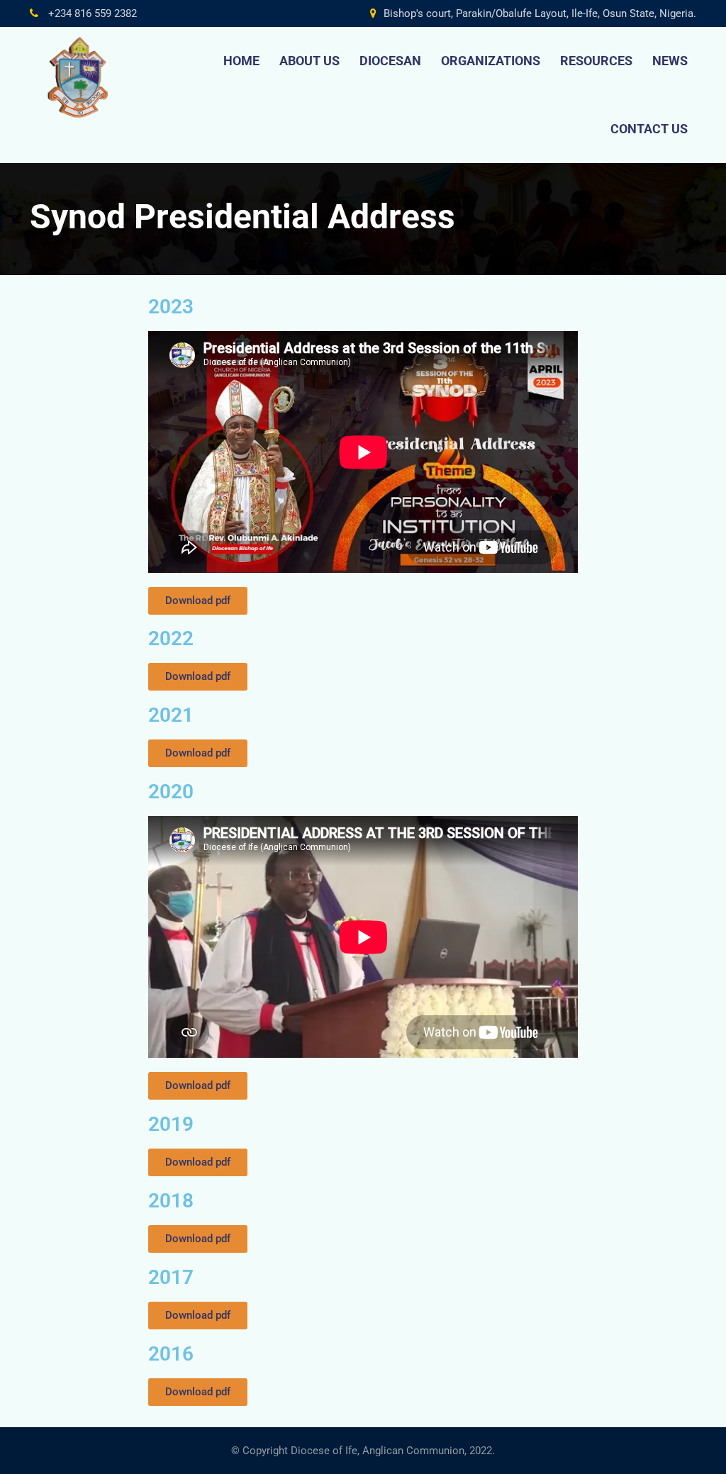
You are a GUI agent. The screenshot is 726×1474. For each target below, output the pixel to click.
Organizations (490, 60)
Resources (596, 60)
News (670, 60)
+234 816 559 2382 (91, 13)
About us (309, 60)
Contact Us (649, 128)
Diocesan (390, 60)
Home (241, 60)
